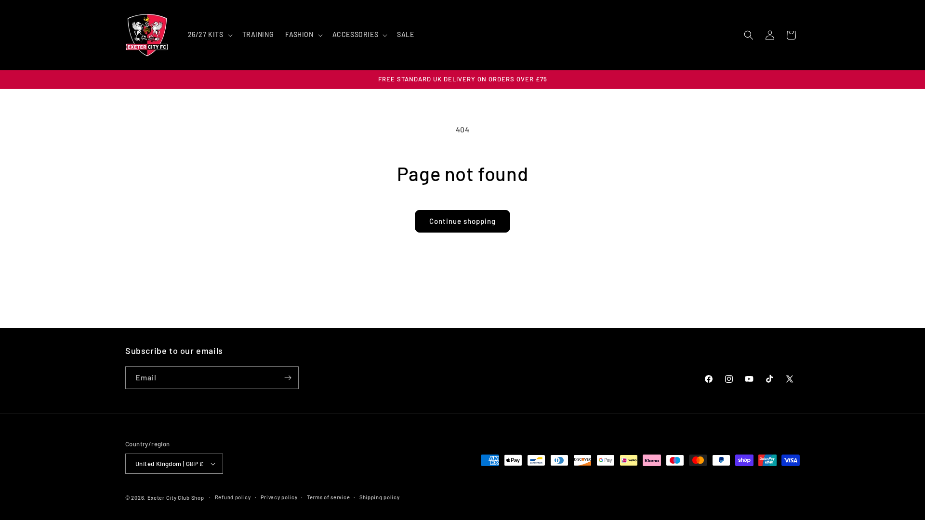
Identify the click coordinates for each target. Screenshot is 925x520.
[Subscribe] (287, 377)
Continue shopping (462, 221)
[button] (209, 35)
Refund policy (233, 497)
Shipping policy (379, 497)
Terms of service (328, 497)
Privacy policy (279, 497)
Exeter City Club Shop (175, 497)
